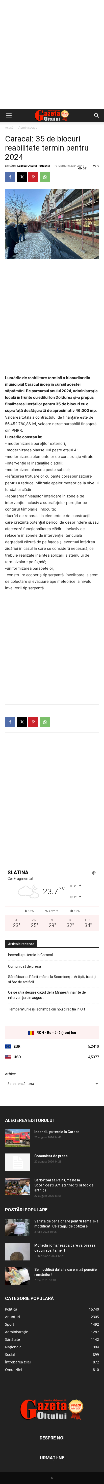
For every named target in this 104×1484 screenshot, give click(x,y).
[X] (22, 177)
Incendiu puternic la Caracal (30, 955)
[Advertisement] (52, 54)
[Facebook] (10, 177)
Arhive (10, 1073)
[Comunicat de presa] (17, 1162)
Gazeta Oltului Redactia (33, 165)
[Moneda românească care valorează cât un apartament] (17, 1251)
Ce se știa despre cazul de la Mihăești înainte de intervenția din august (47, 995)
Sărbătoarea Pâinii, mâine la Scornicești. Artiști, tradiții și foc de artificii (52, 979)
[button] (9, 115)
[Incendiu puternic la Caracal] (17, 1138)
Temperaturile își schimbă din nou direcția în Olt (46, 1009)
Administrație (27, 127)
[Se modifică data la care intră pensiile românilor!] (17, 1276)
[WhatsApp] (45, 177)
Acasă (9, 127)
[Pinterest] (33, 177)
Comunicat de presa (24, 966)
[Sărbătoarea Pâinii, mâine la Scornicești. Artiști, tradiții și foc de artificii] (17, 1186)
